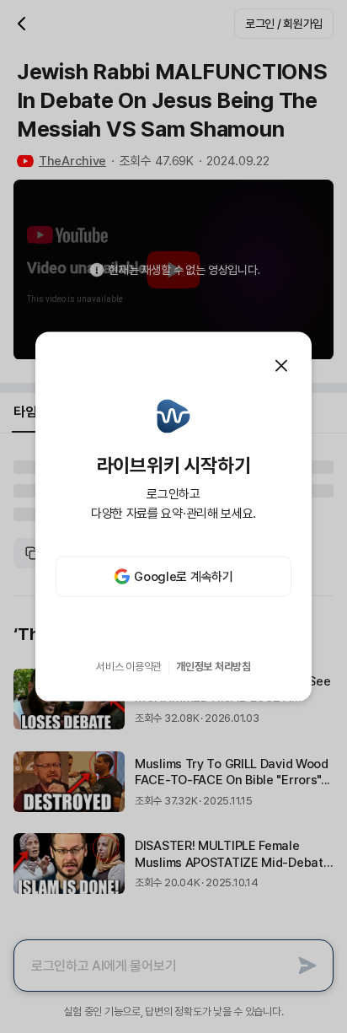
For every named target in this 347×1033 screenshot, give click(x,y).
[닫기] (281, 365)
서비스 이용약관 (129, 666)
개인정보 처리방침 (213, 666)
